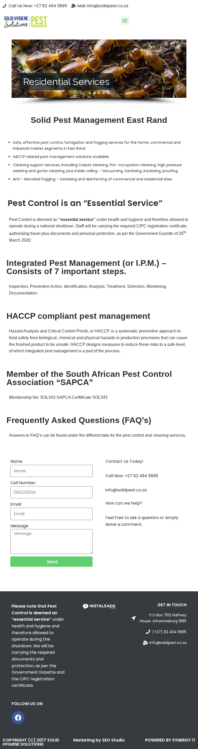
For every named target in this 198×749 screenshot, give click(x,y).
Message (19, 526)
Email (15, 504)
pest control (52, 142)
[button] (125, 20)
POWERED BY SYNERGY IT (170, 740)
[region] (99, 72)
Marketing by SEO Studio (99, 740)
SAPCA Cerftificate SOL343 (82, 397)
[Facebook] (18, 717)
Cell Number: (23, 483)
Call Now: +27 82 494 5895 (131, 476)
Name (16, 461)
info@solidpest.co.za (126, 490)
